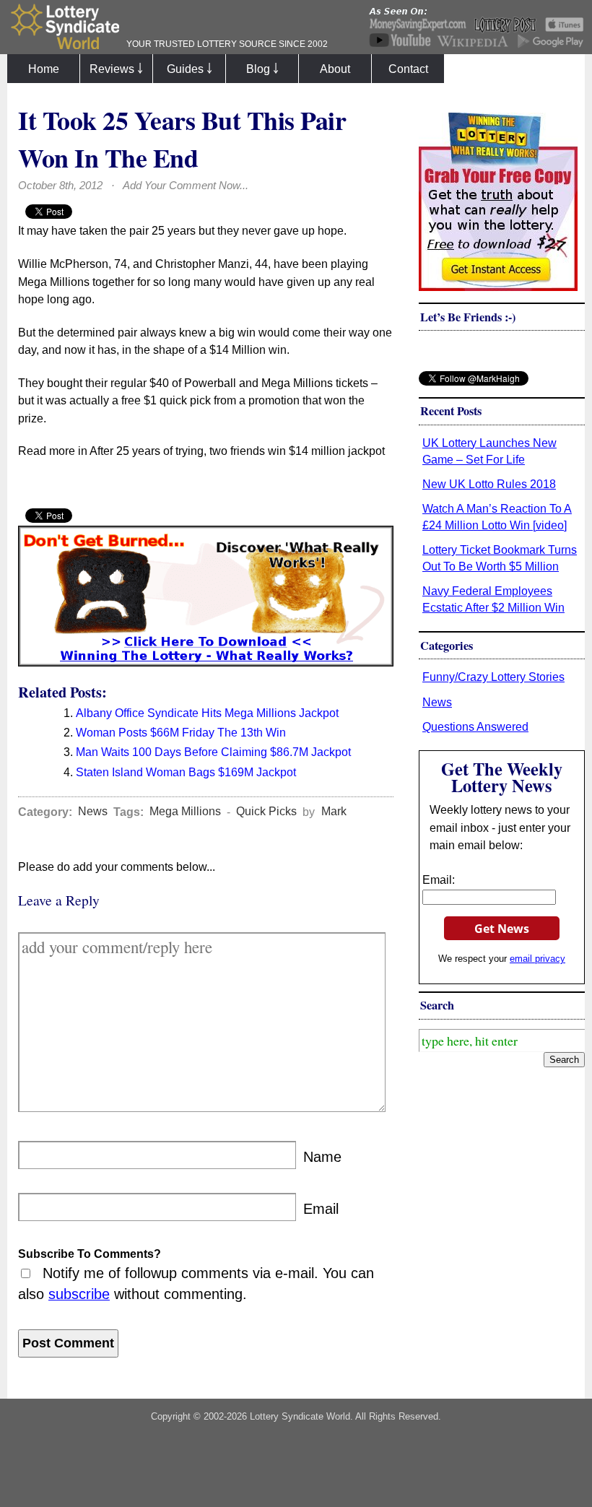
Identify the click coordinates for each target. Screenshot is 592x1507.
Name (322, 1157)
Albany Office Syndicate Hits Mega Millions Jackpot (207, 712)
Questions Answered (475, 726)
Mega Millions (185, 811)
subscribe (79, 1294)
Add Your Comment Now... (185, 185)
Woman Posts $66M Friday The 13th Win (181, 732)
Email (321, 1209)
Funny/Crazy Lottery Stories (493, 676)
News (93, 811)
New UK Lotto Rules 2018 (489, 483)
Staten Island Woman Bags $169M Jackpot (186, 771)
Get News (501, 929)
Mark (334, 811)
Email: (438, 879)
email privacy (537, 958)
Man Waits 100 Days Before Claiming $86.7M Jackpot (213, 751)
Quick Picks (266, 811)
